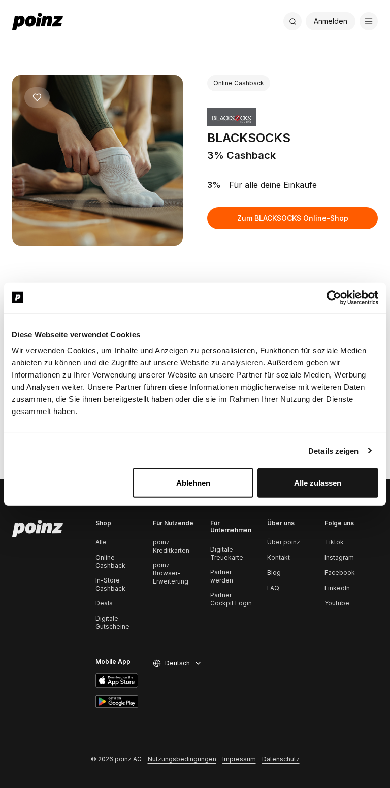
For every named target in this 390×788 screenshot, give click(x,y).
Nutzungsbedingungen (182, 759)
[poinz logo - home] (37, 21)
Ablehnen (193, 482)
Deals (104, 603)
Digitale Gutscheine (112, 622)
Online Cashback (110, 561)
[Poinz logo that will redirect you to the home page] (37, 528)
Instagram (339, 557)
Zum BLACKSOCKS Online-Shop (292, 218)
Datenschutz (281, 759)
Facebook (339, 572)
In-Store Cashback (110, 584)
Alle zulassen (317, 482)
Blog (274, 572)
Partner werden (221, 576)
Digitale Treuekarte (226, 553)
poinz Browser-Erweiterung (170, 573)
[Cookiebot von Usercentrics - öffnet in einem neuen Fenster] (333, 297)
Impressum (239, 759)
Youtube (336, 603)
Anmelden (330, 21)
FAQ (273, 588)
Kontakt (278, 557)
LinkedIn (337, 588)
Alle (101, 542)
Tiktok (334, 542)
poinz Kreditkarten (171, 546)
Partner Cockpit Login (231, 599)
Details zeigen (333, 450)
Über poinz (283, 542)
